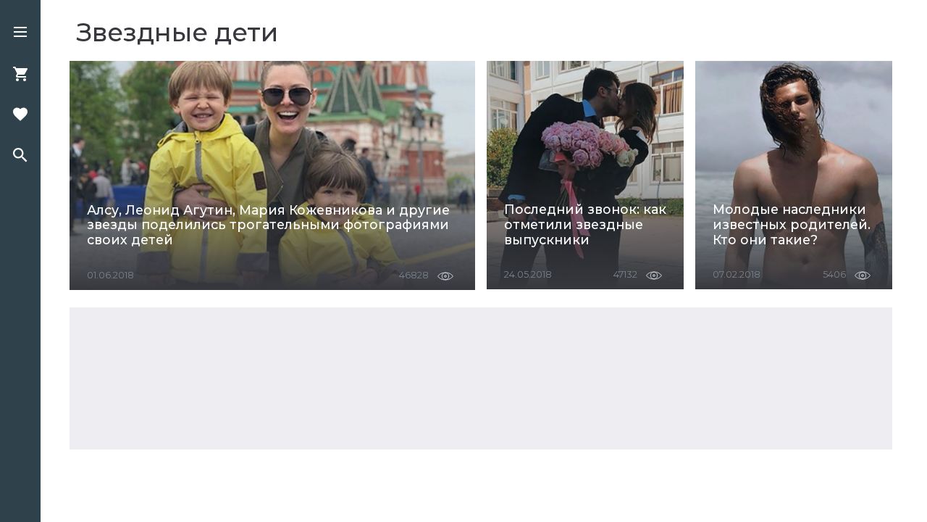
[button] (20, 33)
